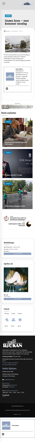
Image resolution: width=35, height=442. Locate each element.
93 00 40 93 (12, 387)
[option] (17, 44)
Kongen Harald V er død (13, 175)
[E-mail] (7, 89)
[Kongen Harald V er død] (17, 163)
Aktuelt (8, 16)
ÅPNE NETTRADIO (17, 299)
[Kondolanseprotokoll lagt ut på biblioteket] (17, 132)
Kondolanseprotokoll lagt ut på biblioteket (16, 143)
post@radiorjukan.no (9, 379)
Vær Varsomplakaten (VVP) (9, 364)
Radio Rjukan (8, 31)
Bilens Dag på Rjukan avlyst (15, 206)
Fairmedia (19, 414)
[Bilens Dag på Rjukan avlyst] (17, 194)
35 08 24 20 (7, 383)
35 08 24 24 (14, 385)
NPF (5, 361)
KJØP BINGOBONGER (17, 253)
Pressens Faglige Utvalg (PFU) (10, 362)
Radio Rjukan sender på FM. (11, 390)
